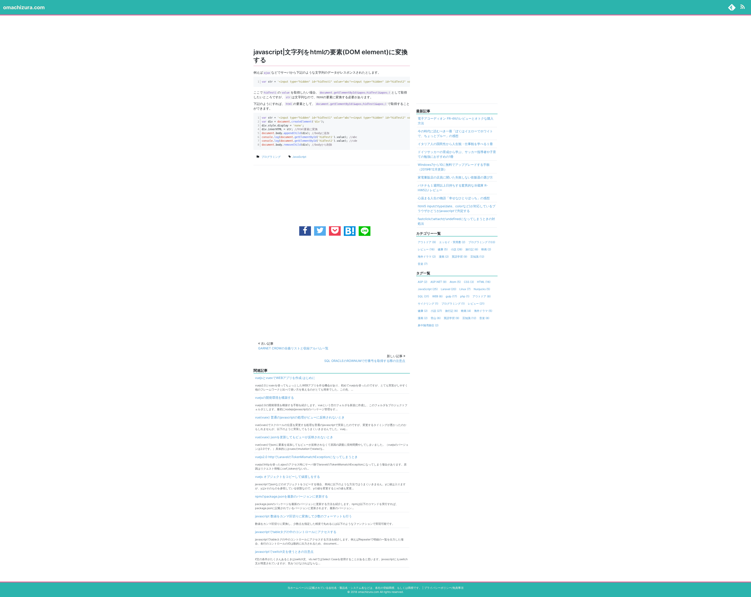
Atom (455, 281)
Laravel (448, 289)
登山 (436, 318)
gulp (451, 296)
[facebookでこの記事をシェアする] (305, 231)
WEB (437, 296)
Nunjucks (482, 289)
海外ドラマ (427, 256)
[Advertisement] (367, 32)
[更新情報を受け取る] (742, 7)
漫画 (444, 256)
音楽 (423, 263)
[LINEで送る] (364, 231)
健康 (443, 249)
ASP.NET (438, 281)
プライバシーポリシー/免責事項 (444, 587)
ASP (422, 281)
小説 (456, 249)
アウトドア (427, 242)
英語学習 (459, 256)
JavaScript (428, 289)
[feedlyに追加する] (732, 7)
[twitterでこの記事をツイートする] (320, 231)
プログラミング (271, 156)
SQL (423, 296)
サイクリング (428, 303)
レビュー (426, 249)
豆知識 (477, 256)
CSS (469, 281)
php (464, 296)
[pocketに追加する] (335, 231)
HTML (483, 281)
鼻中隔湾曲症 (428, 325)
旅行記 (471, 249)
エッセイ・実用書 (452, 242)
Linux (465, 289)
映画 (486, 249)
